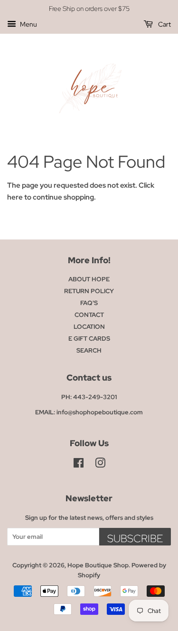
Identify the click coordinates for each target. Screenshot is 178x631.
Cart (164, 24)
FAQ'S (89, 303)
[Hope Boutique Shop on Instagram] (100, 465)
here (15, 197)
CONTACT (89, 315)
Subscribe (135, 538)
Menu (28, 24)
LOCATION (89, 327)
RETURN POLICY (89, 291)
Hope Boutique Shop (98, 565)
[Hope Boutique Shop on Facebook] (78, 465)
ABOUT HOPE (89, 279)
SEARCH (89, 350)
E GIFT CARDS (89, 339)
